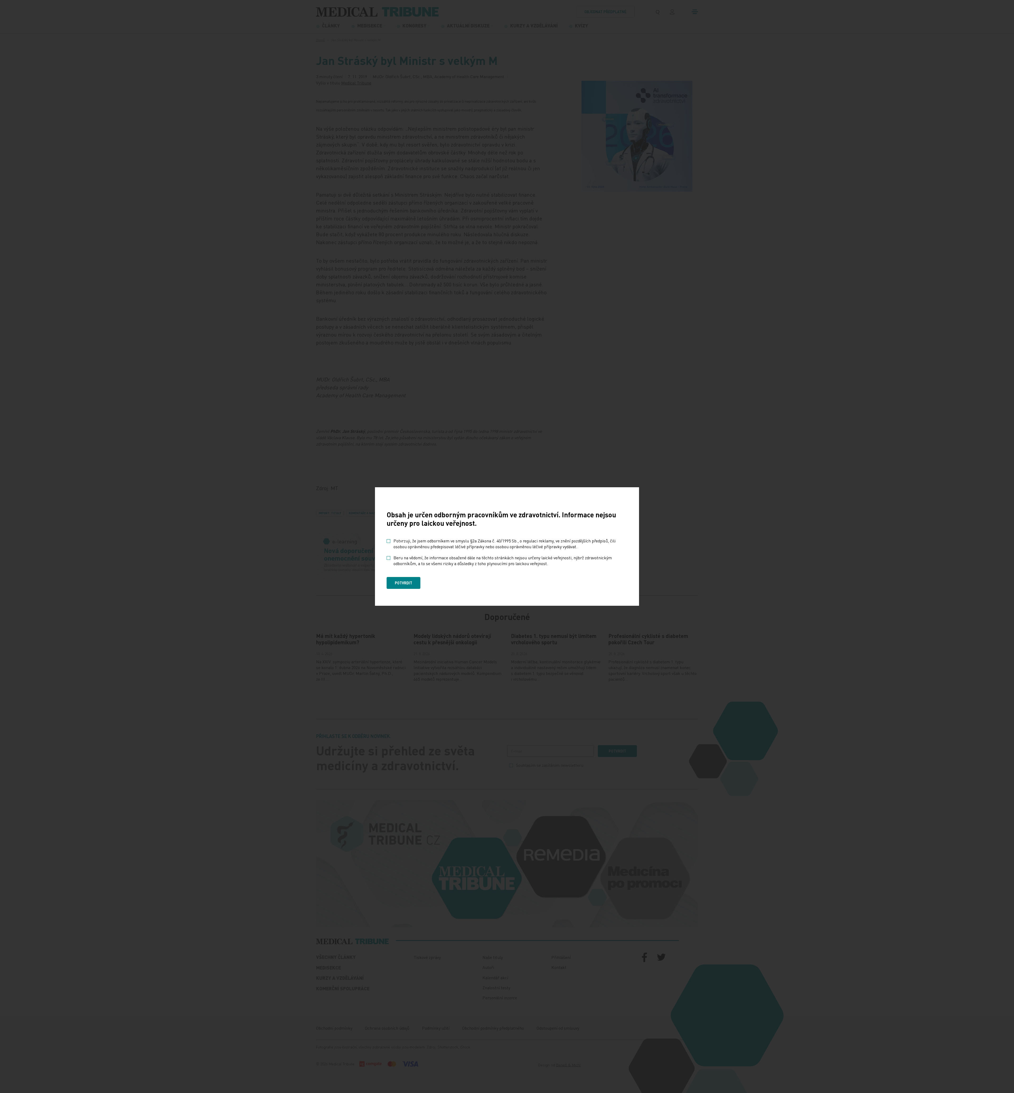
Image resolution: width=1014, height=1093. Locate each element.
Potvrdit (403, 582)
